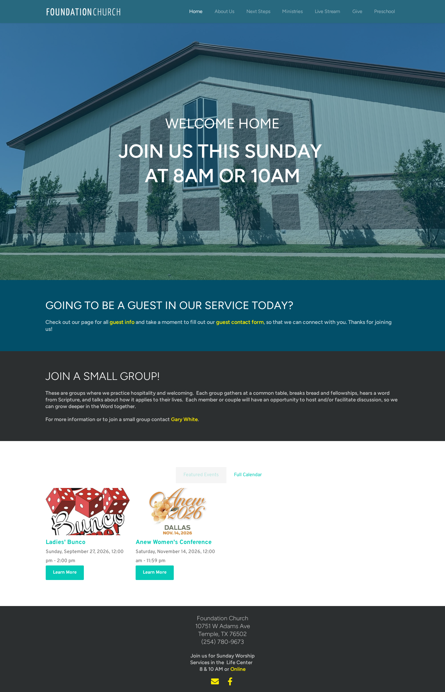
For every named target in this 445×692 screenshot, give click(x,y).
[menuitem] (196, 11)
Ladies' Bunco (65, 542)
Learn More (65, 572)
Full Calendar (248, 475)
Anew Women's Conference (174, 542)
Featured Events (201, 475)
